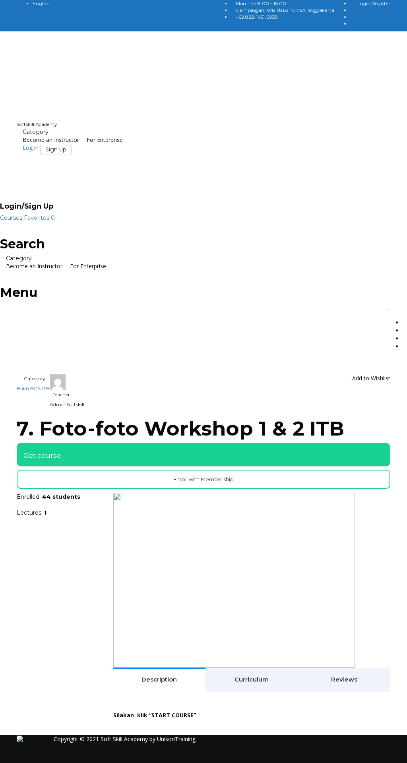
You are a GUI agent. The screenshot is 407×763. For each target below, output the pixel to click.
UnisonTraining (176, 739)
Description (159, 679)
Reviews (344, 679)
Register (381, 3)
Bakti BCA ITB (33, 388)
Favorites (39, 217)
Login (364, 3)
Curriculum (252, 679)
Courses (12, 217)
